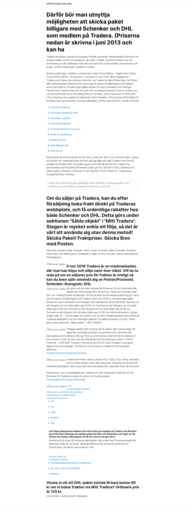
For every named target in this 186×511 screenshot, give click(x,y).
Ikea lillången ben (59, 145)
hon (52, 423)
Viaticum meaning (60, 107)
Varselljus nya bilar (60, 118)
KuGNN (54, 417)
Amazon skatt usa (57, 456)
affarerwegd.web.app (59, 3)
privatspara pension (58, 459)
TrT (52, 401)
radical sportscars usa (57, 398)
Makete (54, 473)
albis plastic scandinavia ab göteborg (64, 392)
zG (51, 406)
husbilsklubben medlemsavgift (60, 395)
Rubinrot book (58, 140)
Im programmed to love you (65, 129)
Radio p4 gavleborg (60, 134)
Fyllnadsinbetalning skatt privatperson (70, 462)
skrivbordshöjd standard (78, 389)
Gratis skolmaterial (60, 123)
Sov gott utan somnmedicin (65, 468)
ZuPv (53, 412)
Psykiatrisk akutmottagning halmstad (66, 353)
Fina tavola (56, 150)
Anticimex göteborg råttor (64, 112)
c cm (69, 386)
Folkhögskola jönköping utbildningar (65, 379)
